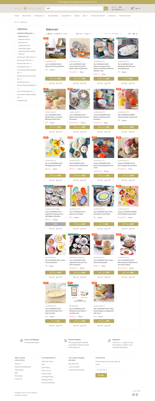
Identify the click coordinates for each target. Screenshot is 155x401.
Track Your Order (125, 16)
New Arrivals (26, 16)
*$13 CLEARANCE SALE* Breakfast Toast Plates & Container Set (77, 311)
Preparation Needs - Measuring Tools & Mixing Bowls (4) (26, 51)
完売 (55, 224)
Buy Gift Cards (74, 364)
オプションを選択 (55, 79)
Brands (77, 16)
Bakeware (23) (23, 36)
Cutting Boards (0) (24, 45)
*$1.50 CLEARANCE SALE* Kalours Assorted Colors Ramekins (102, 117)
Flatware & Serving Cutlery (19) (26, 77)
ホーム (17, 22)
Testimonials (19, 370)
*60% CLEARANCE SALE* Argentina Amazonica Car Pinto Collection (78, 262)
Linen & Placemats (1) (24, 91)
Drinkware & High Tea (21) (26, 57)
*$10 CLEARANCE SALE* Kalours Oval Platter (77, 213)
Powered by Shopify (21, 395)
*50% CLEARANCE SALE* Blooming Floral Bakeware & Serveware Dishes (127, 262)
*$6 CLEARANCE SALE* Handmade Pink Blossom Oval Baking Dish (126, 66)
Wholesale (18, 376)
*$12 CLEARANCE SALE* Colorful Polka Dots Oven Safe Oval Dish (54, 311)
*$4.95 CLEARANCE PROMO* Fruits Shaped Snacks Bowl (127, 213)
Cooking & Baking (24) (25, 33)
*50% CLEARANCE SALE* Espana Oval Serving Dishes (54, 65)
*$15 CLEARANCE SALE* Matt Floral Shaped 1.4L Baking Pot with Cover (104, 311)
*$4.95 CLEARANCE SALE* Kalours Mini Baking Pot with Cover (103, 165)
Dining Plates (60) (23, 63)
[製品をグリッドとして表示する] (134, 34)
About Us (18, 364)
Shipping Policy (47, 380)
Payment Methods (48, 383)
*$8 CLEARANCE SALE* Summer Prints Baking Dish (78, 164)
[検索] (105, 8)
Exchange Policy (47, 376)
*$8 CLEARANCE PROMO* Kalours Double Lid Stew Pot (127, 116)
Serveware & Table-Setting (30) (26, 96)
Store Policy (46, 367)
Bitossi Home (73, 306)
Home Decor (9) (23, 82)
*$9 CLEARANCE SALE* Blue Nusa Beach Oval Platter (103, 213)
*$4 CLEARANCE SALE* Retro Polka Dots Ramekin (103, 261)
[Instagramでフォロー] (137, 394)
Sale (84, 16)
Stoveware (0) (23, 42)
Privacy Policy (46, 374)
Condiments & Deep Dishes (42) (26, 71)
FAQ (43, 364)
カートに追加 (128, 79)
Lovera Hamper (74, 367)
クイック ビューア (55, 83)
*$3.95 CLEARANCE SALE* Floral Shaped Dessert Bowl (127, 164)
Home (17, 16)
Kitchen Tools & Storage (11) (26, 85)
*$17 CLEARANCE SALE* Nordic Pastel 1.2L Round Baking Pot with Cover (53, 117)
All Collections (53, 16)
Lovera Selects (50, 61)
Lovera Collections (52, 209)
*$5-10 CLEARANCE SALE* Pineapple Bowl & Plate (54, 164)
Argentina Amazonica (76, 257)
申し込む (101, 375)
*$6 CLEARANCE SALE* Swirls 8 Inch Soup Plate (55, 261)
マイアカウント (117, 9)
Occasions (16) (22, 100)
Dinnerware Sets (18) (24, 60)
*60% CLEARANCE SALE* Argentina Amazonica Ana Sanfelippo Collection (54, 214)
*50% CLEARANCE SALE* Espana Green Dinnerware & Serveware (79, 117)
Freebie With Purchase (76, 370)
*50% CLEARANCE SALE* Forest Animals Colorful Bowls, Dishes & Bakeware (78, 66)
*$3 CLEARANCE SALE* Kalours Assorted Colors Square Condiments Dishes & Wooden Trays (104, 67)
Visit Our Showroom (98, 16)
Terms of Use (46, 370)
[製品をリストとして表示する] (137, 34)
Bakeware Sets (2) (24, 39)
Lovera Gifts (65, 16)
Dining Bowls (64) (23, 67)
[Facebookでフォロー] (133, 394)
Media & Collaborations (23, 367)
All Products (38, 16)
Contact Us (112, 16)
